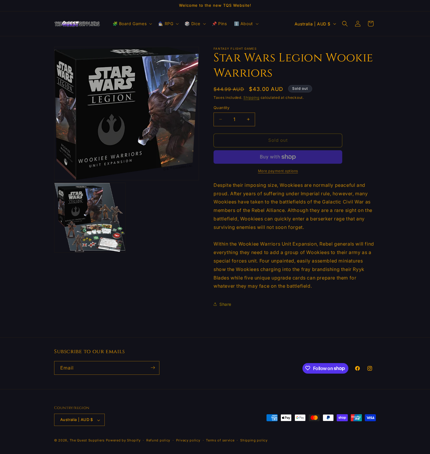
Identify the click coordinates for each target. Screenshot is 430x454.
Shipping (251, 97)
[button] (132, 24)
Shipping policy (254, 440)
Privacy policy (188, 440)
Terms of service (220, 440)
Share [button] (225, 304)
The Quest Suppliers (87, 441)
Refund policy (158, 440)
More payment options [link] (278, 171)
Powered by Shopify (123, 441)
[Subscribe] (152, 367)
